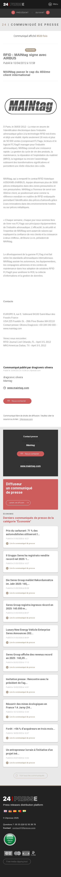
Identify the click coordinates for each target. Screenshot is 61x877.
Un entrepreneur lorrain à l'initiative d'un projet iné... (29, 751)
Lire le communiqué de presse (22, 543)
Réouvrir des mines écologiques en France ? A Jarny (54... (26, 705)
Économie (8, 514)
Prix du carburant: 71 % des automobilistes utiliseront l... (23, 532)
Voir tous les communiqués (31, 775)
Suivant (40, 13)
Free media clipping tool (17, 861)
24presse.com (26, 419)
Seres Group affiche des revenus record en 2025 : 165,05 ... (29, 656)
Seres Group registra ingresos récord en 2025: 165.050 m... (29, 606)
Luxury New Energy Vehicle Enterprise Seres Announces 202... (28, 631)
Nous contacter (18, 401)
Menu (55, 4)
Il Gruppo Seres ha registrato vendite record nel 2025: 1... (27, 557)
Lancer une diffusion (17, 503)
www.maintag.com (18, 387)
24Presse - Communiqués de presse (13, 4)
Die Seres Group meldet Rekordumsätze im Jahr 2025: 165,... (29, 582)
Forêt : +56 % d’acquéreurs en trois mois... (30, 728)
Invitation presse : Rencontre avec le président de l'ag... (27, 681)
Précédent (22, 13)
